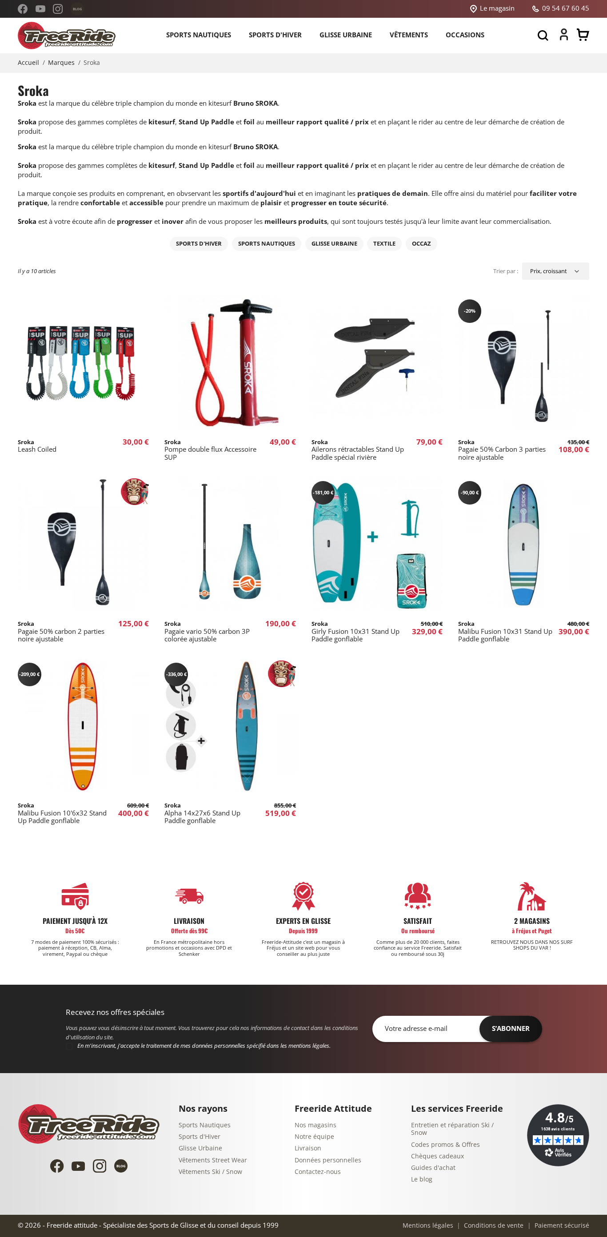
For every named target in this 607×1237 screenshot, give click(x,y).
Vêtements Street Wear (213, 1160)
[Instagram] (58, 9)
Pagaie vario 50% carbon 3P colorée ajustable (207, 631)
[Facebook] (23, 9)
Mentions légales (428, 1225)
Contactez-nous (318, 1172)
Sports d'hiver (199, 243)
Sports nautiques (266, 243)
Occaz (421, 243)
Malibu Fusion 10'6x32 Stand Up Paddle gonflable (62, 813)
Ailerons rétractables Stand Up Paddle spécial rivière (357, 449)
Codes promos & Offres (445, 1145)
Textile (384, 243)
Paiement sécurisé (561, 1225)
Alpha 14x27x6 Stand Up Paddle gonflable (202, 813)
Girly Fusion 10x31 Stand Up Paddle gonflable (355, 631)
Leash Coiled (37, 446)
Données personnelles (328, 1160)
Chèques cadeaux (437, 1156)
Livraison (308, 1148)
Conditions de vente (492, 1225)
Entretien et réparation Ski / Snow (452, 1129)
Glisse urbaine (334, 243)
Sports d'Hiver (199, 1137)
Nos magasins (315, 1125)
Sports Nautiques (205, 1125)
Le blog (421, 1179)
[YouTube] (40, 8)
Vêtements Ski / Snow (210, 1172)
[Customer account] (564, 38)
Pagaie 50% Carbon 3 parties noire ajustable (502, 449)
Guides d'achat (433, 1168)
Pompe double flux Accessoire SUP (210, 449)
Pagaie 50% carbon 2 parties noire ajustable (61, 631)
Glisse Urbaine (200, 1148)
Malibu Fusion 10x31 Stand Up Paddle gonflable (505, 631)
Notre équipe (314, 1137)
